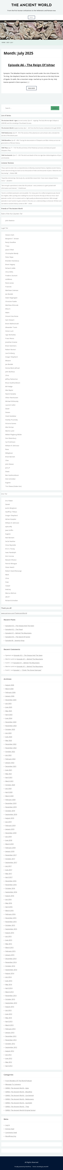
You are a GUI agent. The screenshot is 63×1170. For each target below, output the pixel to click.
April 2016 (8, 907)
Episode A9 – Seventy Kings (14, 640)
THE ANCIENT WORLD (31, 5)
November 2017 (10, 855)
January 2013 (9, 1033)
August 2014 (9, 973)
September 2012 (11, 1047)
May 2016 (8, 903)
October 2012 (10, 1044)
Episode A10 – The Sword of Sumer (17, 637)
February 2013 (10, 1029)
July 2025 (8, 703)
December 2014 (10, 959)
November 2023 (10, 726)
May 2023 (8, 740)
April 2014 (8, 988)
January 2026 (9, 696)
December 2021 (10, 766)
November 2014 (10, 962)
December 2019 (10, 803)
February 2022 (10, 759)
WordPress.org (10, 1136)
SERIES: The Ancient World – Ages (17, 1088)
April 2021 (8, 777)
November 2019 (10, 807)
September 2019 (11, 814)
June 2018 (8, 840)
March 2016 (9, 911)
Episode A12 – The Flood (14, 629)
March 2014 (9, 992)
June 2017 (8, 870)
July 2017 (8, 866)
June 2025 (8, 707)
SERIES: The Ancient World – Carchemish (19, 1095)
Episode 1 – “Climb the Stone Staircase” (27, 670)
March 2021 (9, 781)
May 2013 (8, 1018)
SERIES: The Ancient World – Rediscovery (19, 1099)
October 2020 (10, 785)
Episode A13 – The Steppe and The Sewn (19, 626)
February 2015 (10, 951)
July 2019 (8, 822)
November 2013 (10, 996)
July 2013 (8, 1010)
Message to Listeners (13, 1084)
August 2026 (9, 685)
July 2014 (8, 977)
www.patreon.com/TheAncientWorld (14, 613)
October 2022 (10, 752)
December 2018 (10, 833)
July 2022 (8, 755)
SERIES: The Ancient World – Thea (17, 1107)
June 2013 (8, 1014)
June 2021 (8, 770)
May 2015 (8, 944)
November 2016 (10, 885)
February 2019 (10, 826)
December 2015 (10, 918)
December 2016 (10, 881)
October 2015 (10, 925)
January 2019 (9, 829)
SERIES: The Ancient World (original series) (20, 1110)
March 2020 (9, 796)
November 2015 (10, 922)
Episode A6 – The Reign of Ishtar (31, 65)
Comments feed (11, 1133)
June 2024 (8, 718)
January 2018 (9, 851)
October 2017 (10, 859)
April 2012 (8, 1066)
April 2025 (8, 715)
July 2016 (8, 899)
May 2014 (8, 984)
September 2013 (11, 1003)
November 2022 (10, 748)
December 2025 (10, 700)
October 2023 (10, 729)
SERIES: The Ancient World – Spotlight (18, 1103)
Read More (32, 88)
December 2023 (10, 722)
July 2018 (8, 837)
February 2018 (10, 848)
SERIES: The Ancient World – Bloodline (18, 1092)
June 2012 (8, 1058)
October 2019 (10, 811)
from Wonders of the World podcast (18, 1081)
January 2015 (9, 955)
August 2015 (9, 933)
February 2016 (10, 914)
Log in (7, 1125)
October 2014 (10, 966)
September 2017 (11, 862)
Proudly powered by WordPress (22, 1166)
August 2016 (9, 896)
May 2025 (8, 711)
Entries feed (9, 1129)
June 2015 (8, 940)
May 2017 (8, 874)
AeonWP (46, 1166)
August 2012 (9, 1051)
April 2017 (8, 877)
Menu (31, 17)
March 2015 (9, 948)
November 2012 (10, 1040)
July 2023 (8, 733)
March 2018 (9, 844)
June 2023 (8, 737)
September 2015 (11, 929)
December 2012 (10, 1036)
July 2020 (8, 789)
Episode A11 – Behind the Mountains (18, 633)
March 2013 (9, 1025)
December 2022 (10, 744)
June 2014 (8, 981)
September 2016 (11, 892)
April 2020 (8, 792)
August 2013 (9, 1007)
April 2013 (8, 1021)
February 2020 (10, 800)
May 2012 (8, 1062)
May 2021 (8, 774)
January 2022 (9, 763)
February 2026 (10, 692)
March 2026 (9, 689)
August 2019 (9, 818)
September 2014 (11, 970)
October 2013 (10, 999)
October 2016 (10, 888)
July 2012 (8, 1055)
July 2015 (8, 936)
